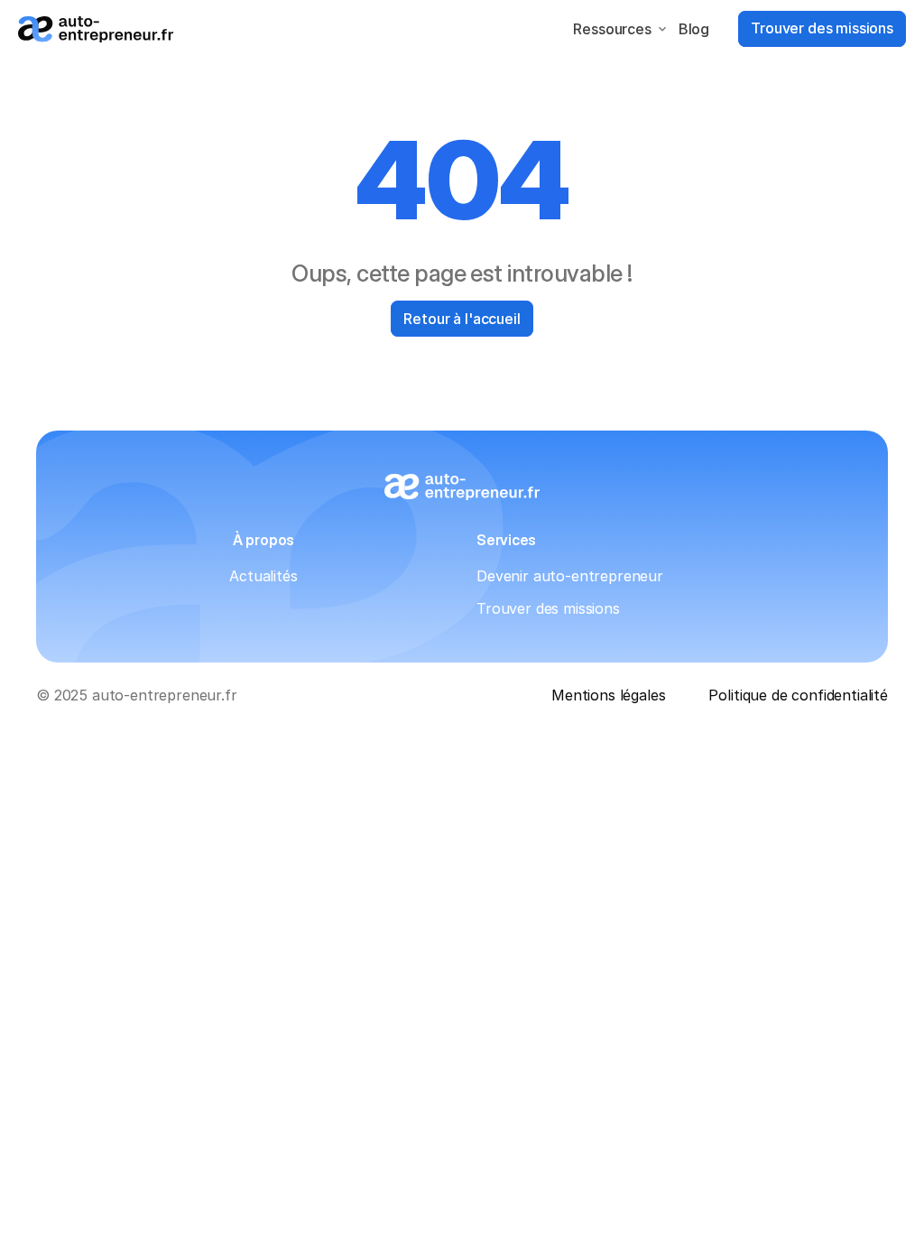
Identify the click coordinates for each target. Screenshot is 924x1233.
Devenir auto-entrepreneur (569, 576)
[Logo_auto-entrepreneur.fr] (95, 29)
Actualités (263, 576)
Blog (694, 29)
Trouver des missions (548, 608)
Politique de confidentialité (798, 695)
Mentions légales (608, 695)
